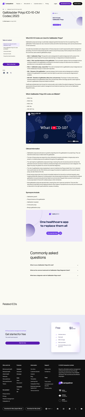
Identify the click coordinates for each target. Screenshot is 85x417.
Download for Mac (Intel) (33, 408)
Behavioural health (7, 369)
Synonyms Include (7, 53)
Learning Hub (34, 381)
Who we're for (27, 3)
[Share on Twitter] (11, 73)
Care (18, 378)
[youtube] (81, 409)
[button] (48, 409)
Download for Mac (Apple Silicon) (13, 408)
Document (19, 383)
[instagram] (63, 409)
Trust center (48, 381)
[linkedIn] (69, 409)
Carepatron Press (35, 384)
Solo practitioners (7, 381)
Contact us (47, 371)
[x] (75, 409)
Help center (48, 369)
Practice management (8, 398)
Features (18, 3)
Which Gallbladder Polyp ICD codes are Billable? (10, 48)
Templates (33, 379)
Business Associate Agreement (36, 387)
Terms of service (35, 390)
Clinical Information (7, 51)
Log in (55, 3)
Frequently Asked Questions (9, 56)
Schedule (19, 371)
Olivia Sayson (7, 21)
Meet (18, 380)
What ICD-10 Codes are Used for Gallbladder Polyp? (9, 45)
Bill (17, 391)
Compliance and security (49, 385)
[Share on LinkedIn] (4, 73)
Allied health (6, 374)
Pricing (47, 3)
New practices (6, 379)
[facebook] (57, 409)
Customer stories (38, 3)
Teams (4, 384)
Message (19, 374)
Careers (33, 374)
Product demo (6, 394)
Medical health (6, 371)
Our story (33, 369)
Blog (32, 376)
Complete (19, 387)
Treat (18, 389)
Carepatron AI (6, 401)
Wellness (5, 376)
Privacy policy (48, 388)
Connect (19, 369)
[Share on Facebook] (7, 73)
